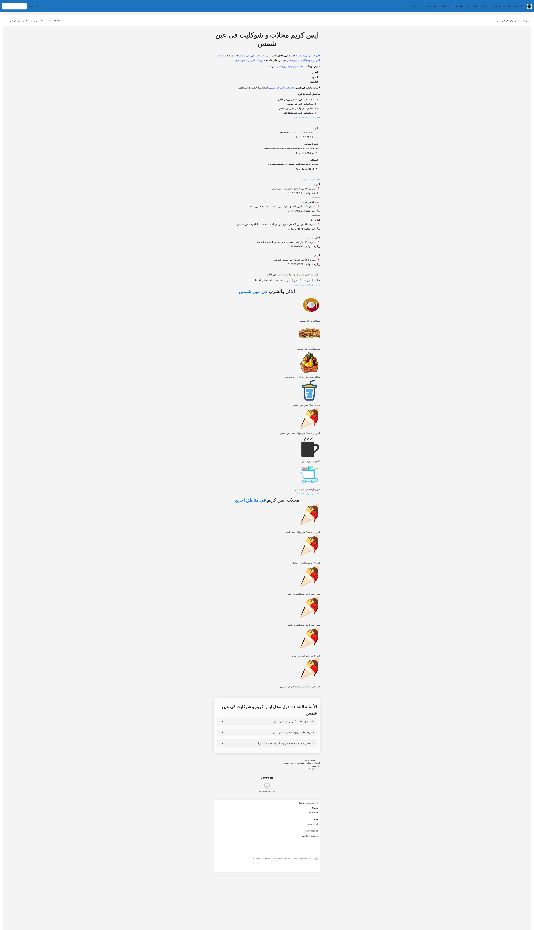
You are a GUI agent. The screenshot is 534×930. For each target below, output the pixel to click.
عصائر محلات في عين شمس (306, 405)
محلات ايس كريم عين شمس (300, 103)
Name (315, 807)
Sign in (32, 6)
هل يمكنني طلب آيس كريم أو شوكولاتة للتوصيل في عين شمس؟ (267, 743)
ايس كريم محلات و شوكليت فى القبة (303, 532)
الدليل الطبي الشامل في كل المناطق (496, 6)
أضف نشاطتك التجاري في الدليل (424, 6)
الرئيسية (518, 6)
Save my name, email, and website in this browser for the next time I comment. (283, 858)
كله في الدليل (273, 274)
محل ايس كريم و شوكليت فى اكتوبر (303, 594)
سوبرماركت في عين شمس (307, 489)
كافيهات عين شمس (311, 461)
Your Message (311, 830)
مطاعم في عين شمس (309, 321)
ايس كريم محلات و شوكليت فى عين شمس (300, 433)
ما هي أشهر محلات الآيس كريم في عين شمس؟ (267, 721)
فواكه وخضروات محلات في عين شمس (302, 377)
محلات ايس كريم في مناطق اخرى (297, 112)
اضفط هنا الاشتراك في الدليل (253, 87)
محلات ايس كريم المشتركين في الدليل (295, 99)
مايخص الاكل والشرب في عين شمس (296, 108)
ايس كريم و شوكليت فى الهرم (306, 655)
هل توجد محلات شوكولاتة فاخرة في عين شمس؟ (267, 732)
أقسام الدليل (471, 6)
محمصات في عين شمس (308, 349)
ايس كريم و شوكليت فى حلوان (306, 563)
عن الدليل (445, 6)
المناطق (459, 6)
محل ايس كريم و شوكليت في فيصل (303, 625)
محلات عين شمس (312, 768)
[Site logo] (529, 6)
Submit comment (267, 865)
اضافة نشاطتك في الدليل (14, 6)
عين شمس (315, 765)
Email (315, 819)
